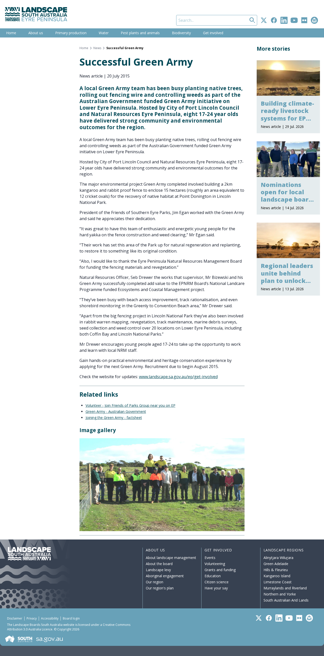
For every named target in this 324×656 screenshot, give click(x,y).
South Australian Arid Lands (286, 600)
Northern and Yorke (280, 594)
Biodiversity (181, 32)
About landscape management (171, 557)
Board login (71, 618)
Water (104, 32)
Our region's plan (160, 588)
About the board (159, 563)
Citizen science (217, 582)
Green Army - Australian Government (116, 411)
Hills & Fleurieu (276, 569)
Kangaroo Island (277, 575)
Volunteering (215, 563)
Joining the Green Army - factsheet (114, 417)
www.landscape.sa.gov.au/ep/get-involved (178, 376)
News (97, 48)
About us (35, 32)
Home (11, 32)
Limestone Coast (278, 582)
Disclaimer (14, 618)
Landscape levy (158, 569)
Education (213, 575)
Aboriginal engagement (165, 575)
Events (210, 557)
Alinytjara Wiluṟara (278, 557)
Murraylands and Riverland (285, 588)
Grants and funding (220, 569)
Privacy (32, 618)
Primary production (71, 32)
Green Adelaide (276, 563)
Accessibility (49, 618)
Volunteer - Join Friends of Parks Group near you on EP (130, 405)
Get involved (213, 32)
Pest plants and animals (140, 32)
